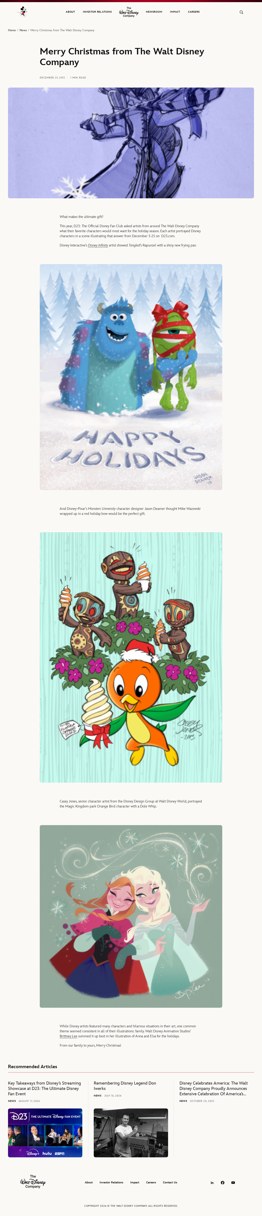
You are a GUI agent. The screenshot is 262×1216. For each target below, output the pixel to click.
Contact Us (170, 1182)
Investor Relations (97, 11)
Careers (194, 11)
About (70, 11)
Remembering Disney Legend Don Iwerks (125, 1086)
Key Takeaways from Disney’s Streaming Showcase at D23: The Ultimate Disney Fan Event (44, 1089)
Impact (175, 11)
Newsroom (154, 11)
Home (12, 30)
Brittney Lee (68, 1036)
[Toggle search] (241, 12)
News (23, 30)
